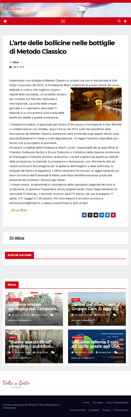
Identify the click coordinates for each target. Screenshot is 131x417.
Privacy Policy (121, 410)
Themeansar (9, 407)
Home (86, 402)
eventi (75, 300)
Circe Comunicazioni (117, 402)
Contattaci (94, 410)
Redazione (41, 315)
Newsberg (51, 404)
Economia (77, 337)
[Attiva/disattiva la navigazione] (63, 21)
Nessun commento (20, 320)
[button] (119, 21)
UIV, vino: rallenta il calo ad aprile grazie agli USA (95, 344)
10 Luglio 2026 (21, 315)
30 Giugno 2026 (21, 352)
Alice (16, 62)
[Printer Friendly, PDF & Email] (18, 210)
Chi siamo (97, 402)
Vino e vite (15, 300)
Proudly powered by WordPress (20, 404)
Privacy (107, 410)
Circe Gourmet (77, 410)
